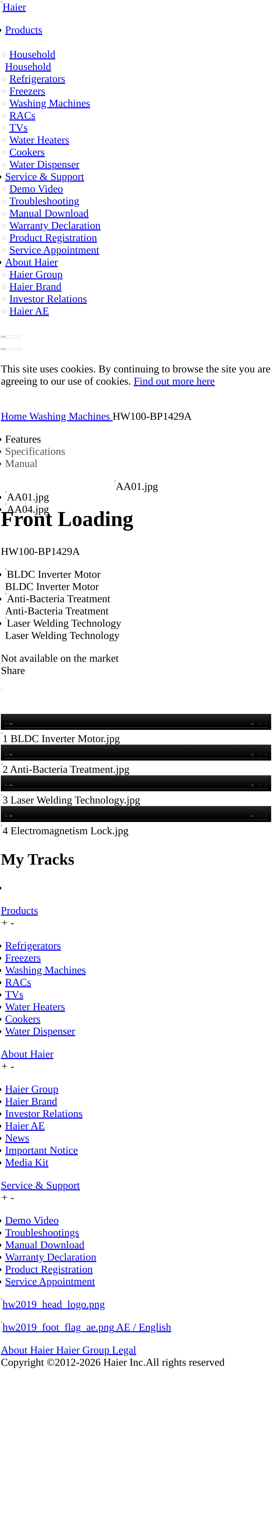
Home (15, 416)
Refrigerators (33, 945)
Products (19, 910)
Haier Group (36, 274)
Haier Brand (35, 286)
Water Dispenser (40, 1031)
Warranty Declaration (55, 225)
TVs (14, 994)
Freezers (23, 958)
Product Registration (53, 237)
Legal (124, 1350)
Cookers (22, 1019)
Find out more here (174, 381)
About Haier (27, 1054)
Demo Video (36, 189)
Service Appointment (54, 250)
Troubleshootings (42, 1232)
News (17, 1138)
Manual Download (49, 213)
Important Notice (41, 1150)
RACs (18, 982)
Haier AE (29, 311)
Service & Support (40, 1185)
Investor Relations (48, 299)
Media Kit (26, 1162)
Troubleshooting (44, 201)
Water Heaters (35, 1007)
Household (32, 54)
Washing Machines (71, 416)
